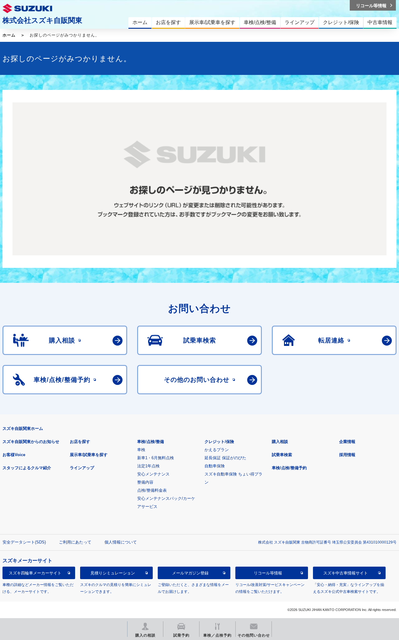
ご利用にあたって (75, 542)
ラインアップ (82, 467)
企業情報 (347, 441)
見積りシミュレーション (112, 573)
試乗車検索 (282, 454)
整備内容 (145, 482)
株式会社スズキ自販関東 (42, 20)
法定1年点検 (148, 466)
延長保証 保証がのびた (225, 457)
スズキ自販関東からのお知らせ (30, 441)
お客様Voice (13, 454)
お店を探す (80, 441)
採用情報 (347, 454)
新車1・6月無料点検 (155, 457)
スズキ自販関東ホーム (22, 428)
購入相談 (280, 441)
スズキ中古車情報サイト (345, 573)
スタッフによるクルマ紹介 (26, 467)
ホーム (9, 35)
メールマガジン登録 (190, 573)
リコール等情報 (268, 573)
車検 (141, 449)
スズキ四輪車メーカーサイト (35, 573)
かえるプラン (216, 449)
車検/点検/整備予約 (289, 467)
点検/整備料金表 (152, 490)
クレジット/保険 (219, 441)
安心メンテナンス (153, 474)
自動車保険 (214, 466)
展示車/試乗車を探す (89, 454)
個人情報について (120, 542)
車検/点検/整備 (150, 441)
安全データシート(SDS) (24, 542)
